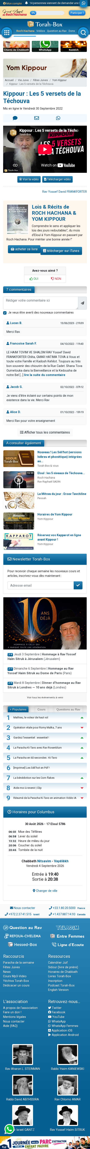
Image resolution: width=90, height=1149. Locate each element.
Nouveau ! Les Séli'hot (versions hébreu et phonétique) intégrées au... (59, 457)
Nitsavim (44, 861)
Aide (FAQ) (10, 1026)
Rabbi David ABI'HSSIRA (22, 1099)
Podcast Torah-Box (61, 985)
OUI (35, 279)
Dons (72, 30)
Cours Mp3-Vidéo (15, 976)
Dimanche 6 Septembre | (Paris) (40, 671)
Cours (41, 709)
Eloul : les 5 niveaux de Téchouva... (61, 473)
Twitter (56, 1008)
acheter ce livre (26, 249)
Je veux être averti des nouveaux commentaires (41, 312)
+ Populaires (18, 709)
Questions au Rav (68, 709)
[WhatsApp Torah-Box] (83, 3)
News (7, 972)
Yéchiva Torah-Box (16, 981)
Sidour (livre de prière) (63, 967)
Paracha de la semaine (18, 962)
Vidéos (40, 30)
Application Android (65, 1035)
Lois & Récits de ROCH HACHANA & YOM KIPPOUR (54, 213)
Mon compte (14, 3)
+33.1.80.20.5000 (64, 908)
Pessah (41, 498)
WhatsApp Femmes (64, 1026)
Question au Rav (57, 30)
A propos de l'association (20, 1008)
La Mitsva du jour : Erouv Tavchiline (61, 494)
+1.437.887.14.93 (64, 914)
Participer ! (77, 12)
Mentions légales (14, 1017)
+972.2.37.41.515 (20, 914)
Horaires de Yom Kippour (54, 514)
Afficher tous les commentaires (46, 432)
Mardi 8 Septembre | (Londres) (44, 685)
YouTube (57, 1017)
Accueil (9, 80)
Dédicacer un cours (16, 985)
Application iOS (61, 1030)
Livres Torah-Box (59, 976)
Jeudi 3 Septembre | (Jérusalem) (42, 657)
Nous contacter (24, 908)
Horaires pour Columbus (32, 812)
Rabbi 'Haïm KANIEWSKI (67, 1069)
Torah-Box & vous (48, 465)
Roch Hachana (25, 30)
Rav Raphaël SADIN (48, 481)
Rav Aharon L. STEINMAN (22, 1069)
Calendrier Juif (58, 962)
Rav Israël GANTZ (22, 1130)
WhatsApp (58, 1021)
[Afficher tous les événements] (26, 3)
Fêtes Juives (40, 80)
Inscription (55, 981)
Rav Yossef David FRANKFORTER (64, 192)
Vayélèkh (61, 861)
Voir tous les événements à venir (45, 697)
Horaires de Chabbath (63, 972)
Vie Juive (23, 80)
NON (57, 279)
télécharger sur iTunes (62, 251)
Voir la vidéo (30, 179)
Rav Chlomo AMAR (68, 1099)
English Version (58, 990)
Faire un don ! (12, 1012)
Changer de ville (46, 891)
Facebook (58, 1012)
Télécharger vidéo (58, 179)
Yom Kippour (59, 80)
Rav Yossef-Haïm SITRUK (67, 1130)
